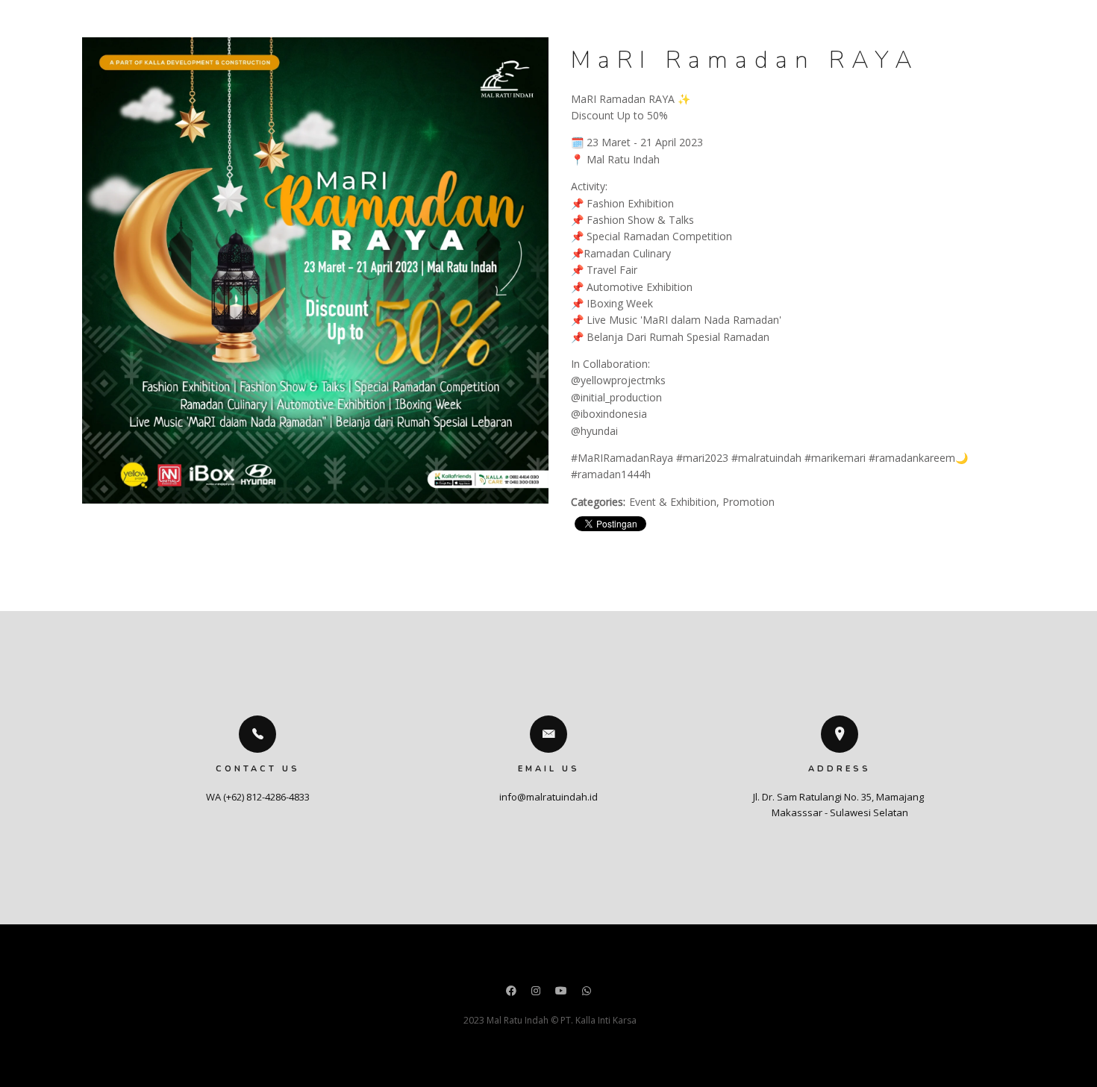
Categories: (598, 502)
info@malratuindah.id (548, 796)
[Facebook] (511, 992)
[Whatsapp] (586, 992)
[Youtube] (561, 992)
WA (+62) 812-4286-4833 (258, 796)
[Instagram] (536, 992)
